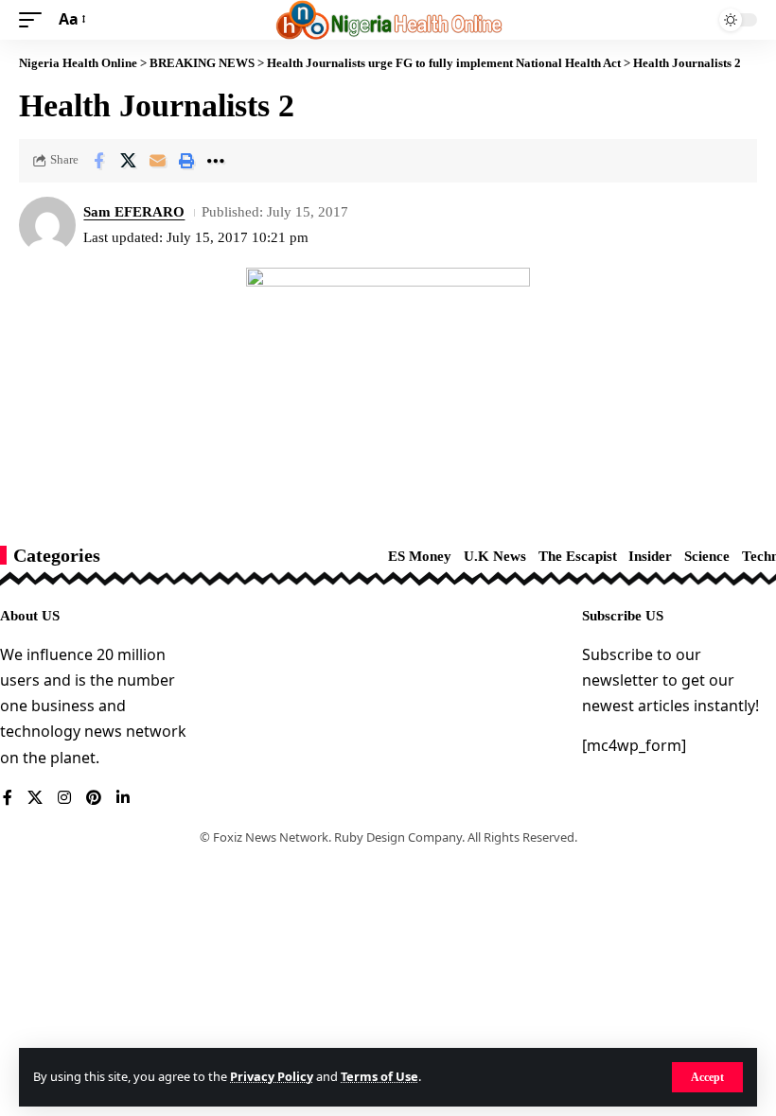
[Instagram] (64, 798)
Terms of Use (379, 1076)
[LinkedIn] (123, 798)
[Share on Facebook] (98, 161)
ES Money (419, 556)
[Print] (186, 161)
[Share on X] (128, 161)
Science (707, 556)
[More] (216, 161)
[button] (707, 1077)
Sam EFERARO (134, 211)
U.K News (495, 556)
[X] (35, 798)
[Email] (157, 161)
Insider (650, 556)
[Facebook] (7, 798)
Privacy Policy (271, 1076)
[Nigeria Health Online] (388, 20)
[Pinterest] (93, 798)
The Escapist (577, 556)
